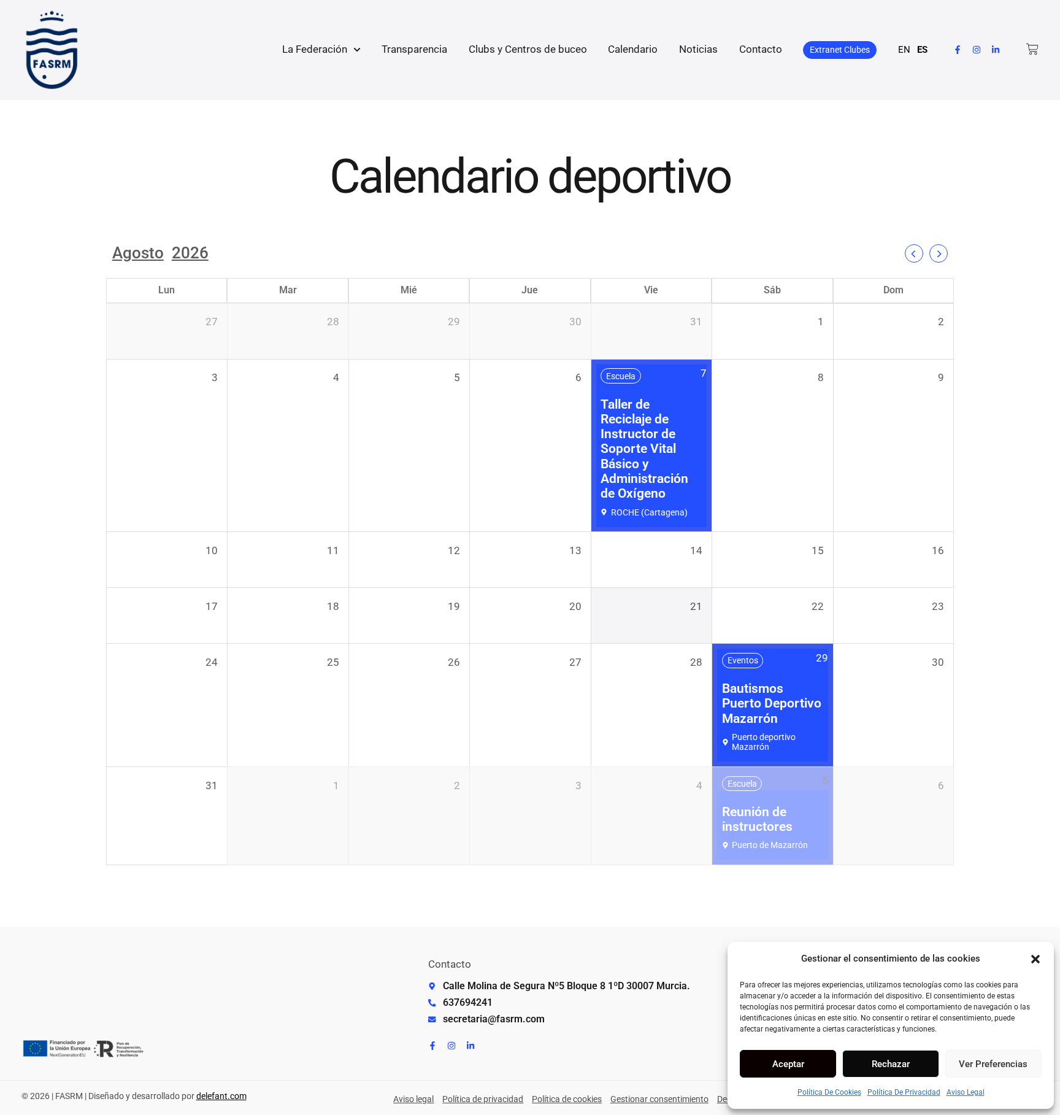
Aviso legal (966, 1092)
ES (922, 49)
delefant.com (221, 1096)
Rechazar (891, 1064)
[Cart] (1032, 49)
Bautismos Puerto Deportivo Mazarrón (771, 703)
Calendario (633, 49)
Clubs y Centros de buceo (528, 49)
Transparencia (414, 49)
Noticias (698, 49)
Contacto (760, 49)
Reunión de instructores (757, 819)
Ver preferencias (993, 1064)
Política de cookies (829, 1092)
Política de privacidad (903, 1092)
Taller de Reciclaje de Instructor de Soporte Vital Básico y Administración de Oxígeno (644, 449)
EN (904, 49)
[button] (1035, 959)
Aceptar (788, 1064)
